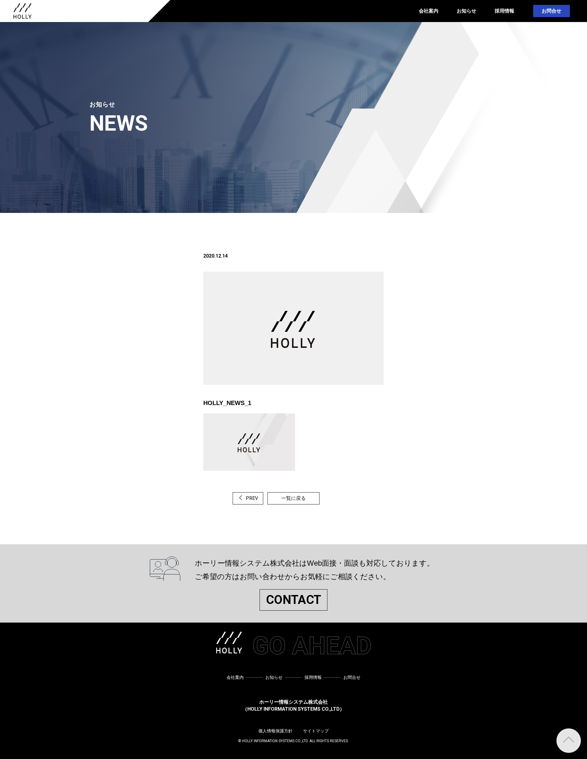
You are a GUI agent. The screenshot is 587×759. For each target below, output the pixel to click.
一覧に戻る (293, 498)
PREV (251, 498)
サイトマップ (316, 730)
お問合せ (551, 10)
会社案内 (428, 10)
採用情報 (504, 10)
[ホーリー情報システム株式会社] (22, 11)
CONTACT (293, 600)
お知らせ (466, 10)
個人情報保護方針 (275, 730)
